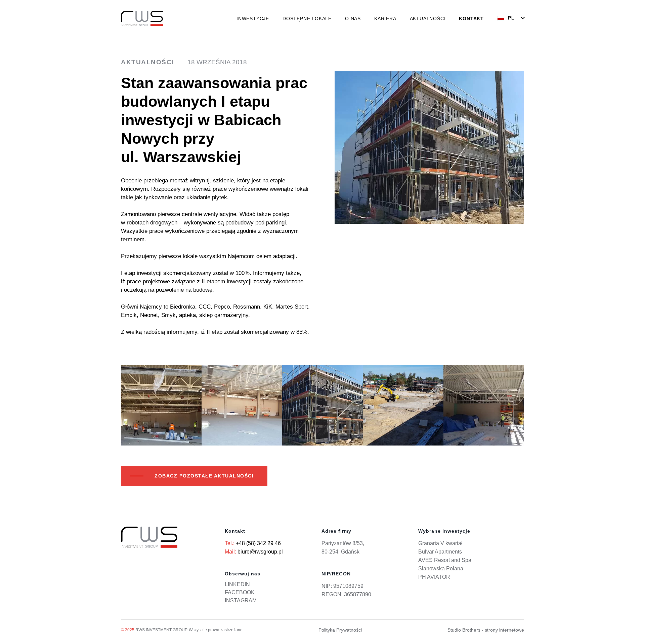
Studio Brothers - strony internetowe (485, 630)
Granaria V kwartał (440, 543)
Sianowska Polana (440, 568)
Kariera (385, 18)
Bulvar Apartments (440, 552)
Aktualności (428, 18)
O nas (353, 18)
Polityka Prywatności (340, 630)
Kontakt (471, 18)
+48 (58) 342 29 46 (258, 543)
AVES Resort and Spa (444, 560)
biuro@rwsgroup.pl (260, 552)
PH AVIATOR (434, 577)
